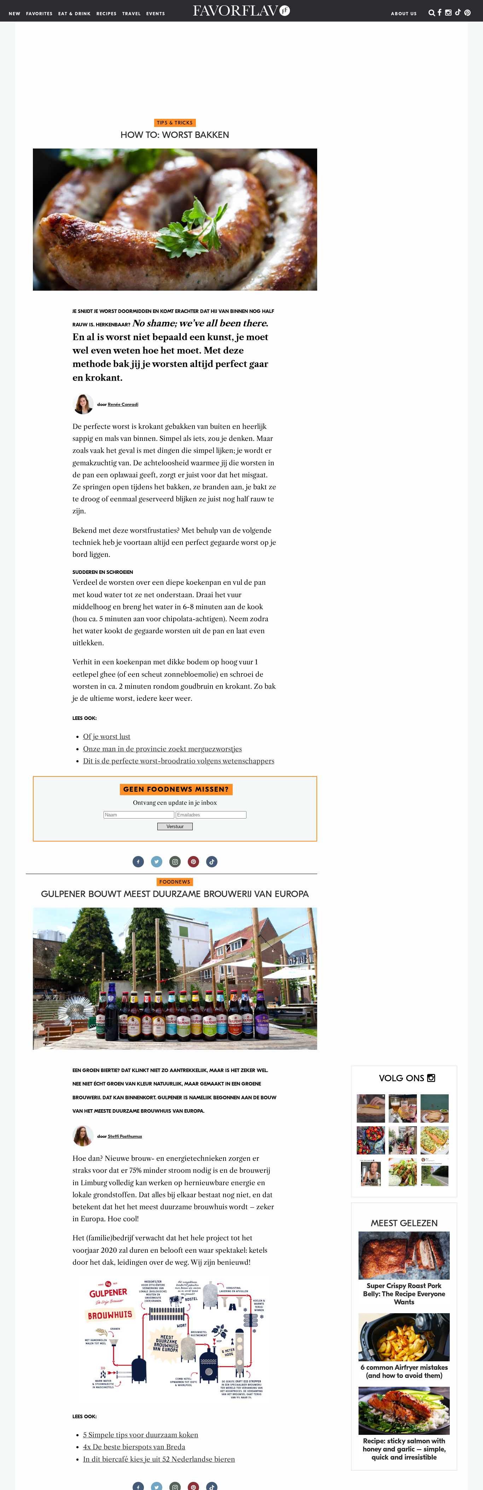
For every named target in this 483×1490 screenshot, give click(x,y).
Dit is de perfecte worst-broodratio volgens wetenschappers (178, 761)
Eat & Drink (74, 13)
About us (404, 13)
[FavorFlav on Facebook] (439, 13)
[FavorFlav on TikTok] (457, 13)
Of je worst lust (106, 737)
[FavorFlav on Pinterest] (467, 13)
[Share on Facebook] (138, 865)
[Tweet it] (156, 865)
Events (155, 13)
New (15, 13)
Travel (131, 13)
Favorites (39, 13)
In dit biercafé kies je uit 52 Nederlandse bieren (159, 1459)
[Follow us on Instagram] (175, 865)
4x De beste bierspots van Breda (134, 1447)
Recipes (107, 13)
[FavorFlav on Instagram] (448, 13)
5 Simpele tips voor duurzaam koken (140, 1435)
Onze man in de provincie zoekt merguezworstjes (162, 749)
